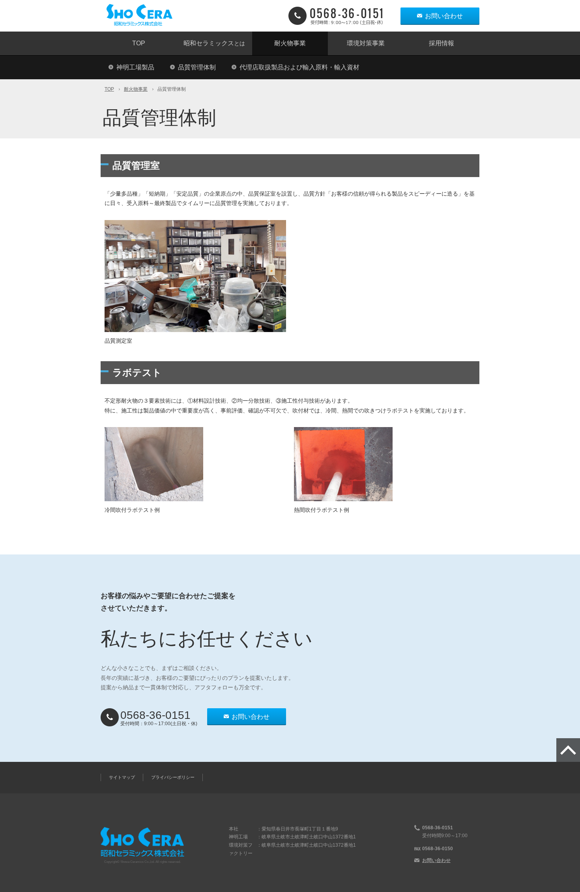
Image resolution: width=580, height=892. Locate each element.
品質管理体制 (197, 67)
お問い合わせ (444, 16)
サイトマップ (122, 777)
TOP (138, 43)
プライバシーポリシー (173, 777)
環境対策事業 (366, 43)
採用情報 (441, 43)
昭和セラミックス (214, 43)
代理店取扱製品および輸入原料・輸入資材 (299, 67)
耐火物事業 (290, 43)
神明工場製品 (135, 67)
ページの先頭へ (568, 750)
